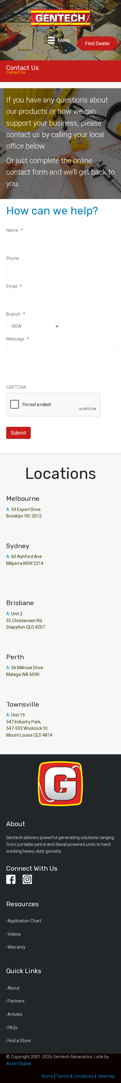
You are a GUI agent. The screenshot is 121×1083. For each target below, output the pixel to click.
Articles (14, 1014)
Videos (14, 934)
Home (47, 1076)
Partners (16, 1001)
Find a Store (19, 1040)
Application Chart (24, 920)
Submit (18, 433)
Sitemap (106, 1076)
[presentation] (53, 405)
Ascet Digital (18, 1063)
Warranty (16, 947)
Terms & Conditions (75, 1076)
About (13, 988)
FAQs (12, 1027)
